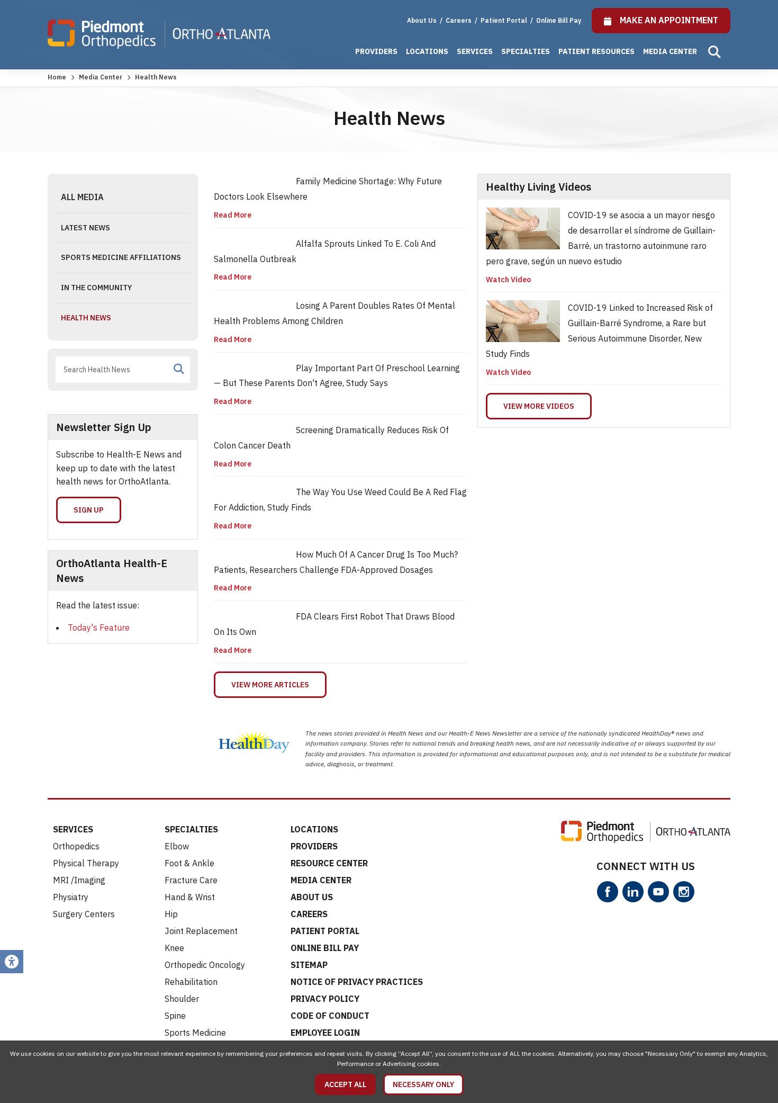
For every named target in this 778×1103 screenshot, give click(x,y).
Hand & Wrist (190, 897)
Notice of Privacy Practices (357, 981)
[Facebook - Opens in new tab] (607, 891)
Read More (232, 215)
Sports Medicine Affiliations (121, 257)
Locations (427, 51)
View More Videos (538, 406)
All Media (82, 197)
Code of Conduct (330, 1015)
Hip (171, 914)
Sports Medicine (195, 1032)
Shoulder (182, 998)
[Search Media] (178, 369)
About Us (422, 20)
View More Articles (270, 684)
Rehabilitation (191, 981)
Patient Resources (596, 51)
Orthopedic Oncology (205, 964)
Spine (175, 1015)
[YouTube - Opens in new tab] (658, 891)
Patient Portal (505, 20)
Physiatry (70, 897)
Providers (376, 51)
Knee (174, 948)
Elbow (177, 846)
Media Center (670, 51)
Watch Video (508, 279)
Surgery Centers (84, 914)
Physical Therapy (86, 863)
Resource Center (329, 863)
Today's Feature (99, 627)
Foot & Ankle (189, 863)
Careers (459, 20)
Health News (86, 317)
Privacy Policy (325, 998)
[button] (714, 52)
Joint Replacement (201, 931)
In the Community (96, 287)
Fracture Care (191, 880)
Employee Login (325, 1032)
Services (475, 51)
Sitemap (309, 964)
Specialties (525, 51)
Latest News (85, 227)
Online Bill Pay (558, 20)
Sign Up (89, 510)
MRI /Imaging (79, 880)
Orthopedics (76, 846)
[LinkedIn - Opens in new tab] (633, 891)
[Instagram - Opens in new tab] (683, 891)
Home (57, 77)
